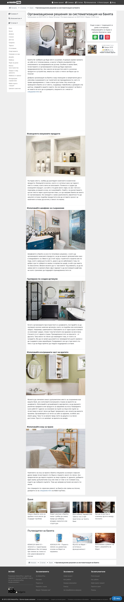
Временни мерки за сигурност (99, 599)
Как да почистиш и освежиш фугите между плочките (104, 516)
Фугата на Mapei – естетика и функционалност (79, 547)
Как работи (67, 579)
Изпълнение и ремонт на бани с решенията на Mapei (104, 546)
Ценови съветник (15, 88)
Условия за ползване (43, 599)
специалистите (33, 92)
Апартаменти (13, 51)
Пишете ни (39, 583)
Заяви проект (58, 2)
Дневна (11, 34)
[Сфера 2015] (92, 49)
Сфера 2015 (108, 47)
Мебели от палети (15, 75)
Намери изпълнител (70, 583)
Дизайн (11, 57)
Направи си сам (14, 54)
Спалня (11, 37)
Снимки (70, 2)
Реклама (39, 579)
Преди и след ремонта (13, 72)
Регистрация (103, 2)
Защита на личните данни (58, 599)
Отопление (12, 48)
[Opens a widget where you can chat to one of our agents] (116, 598)
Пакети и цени (96, 586)
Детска (11, 39)
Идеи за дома (13, 63)
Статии (80, 2)
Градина (11, 42)
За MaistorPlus (40, 576)
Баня (10, 28)
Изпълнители (91, 2)
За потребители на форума (72, 590)
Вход (113, 2)
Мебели (11, 60)
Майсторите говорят (13, 84)
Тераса (11, 45)
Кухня (11, 31)
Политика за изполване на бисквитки (78, 599)
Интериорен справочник (13, 79)
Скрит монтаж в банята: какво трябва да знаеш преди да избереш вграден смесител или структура (59, 518)
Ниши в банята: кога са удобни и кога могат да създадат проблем (37, 516)
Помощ (65, 586)
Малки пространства (13, 67)
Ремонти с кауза (41, 586)
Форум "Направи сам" (43, 590)
